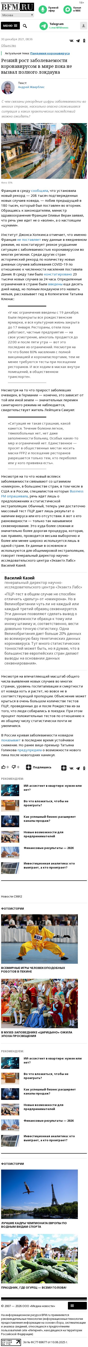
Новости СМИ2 (11, 896)
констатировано (58, 274)
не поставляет (29, 239)
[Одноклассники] (84, 40)
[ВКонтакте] (71, 40)
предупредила (29, 750)
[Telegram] (78, 40)
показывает (11, 740)
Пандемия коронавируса (50, 53)
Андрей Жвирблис (31, 87)
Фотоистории (12, 909)
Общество (8, 45)
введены (55, 284)
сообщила (39, 190)
